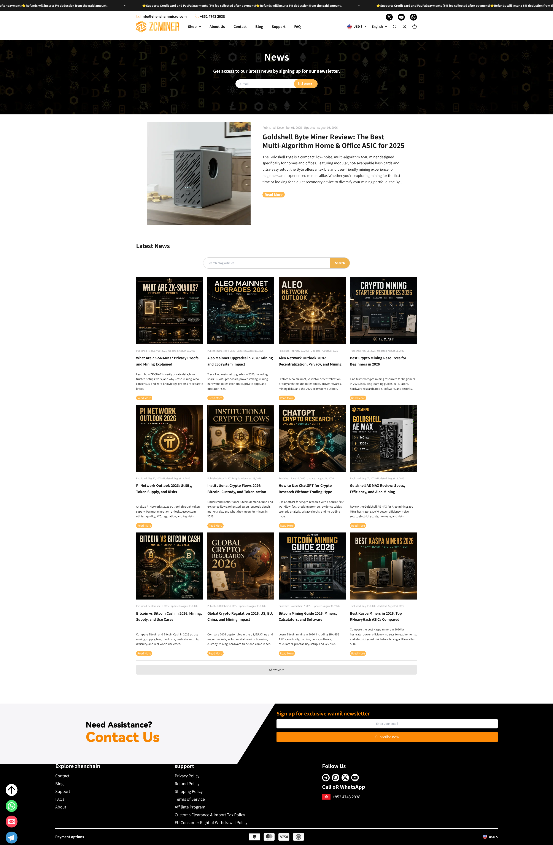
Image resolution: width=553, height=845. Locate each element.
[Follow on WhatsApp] (413, 17)
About (60, 807)
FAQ (297, 26)
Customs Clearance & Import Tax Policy (210, 815)
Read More (274, 194)
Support (279, 26)
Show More (276, 670)
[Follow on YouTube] (401, 17)
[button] (11, 838)
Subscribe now (387, 736)
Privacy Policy (187, 776)
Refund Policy (187, 783)
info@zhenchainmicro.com (164, 16)
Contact (240, 26)
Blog (259, 26)
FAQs (59, 799)
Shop (192, 26)
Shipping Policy (189, 791)
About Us (217, 26)
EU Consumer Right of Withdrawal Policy (211, 822)
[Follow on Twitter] (389, 17)
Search (340, 263)
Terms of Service (190, 799)
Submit (308, 83)
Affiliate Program (190, 807)
